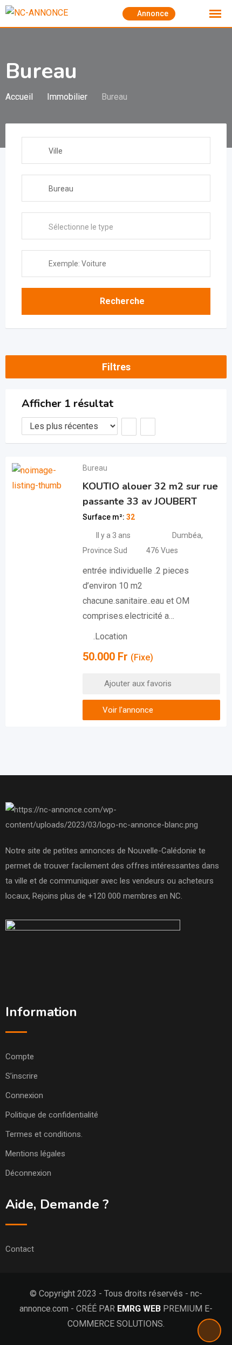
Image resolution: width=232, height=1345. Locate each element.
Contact (19, 1249)
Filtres (116, 367)
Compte (19, 1056)
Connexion (24, 1095)
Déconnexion (28, 1173)
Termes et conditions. (44, 1134)
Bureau (95, 468)
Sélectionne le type (81, 227)
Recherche (122, 301)
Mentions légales (35, 1153)
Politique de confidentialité (51, 1115)
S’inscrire (21, 1076)
